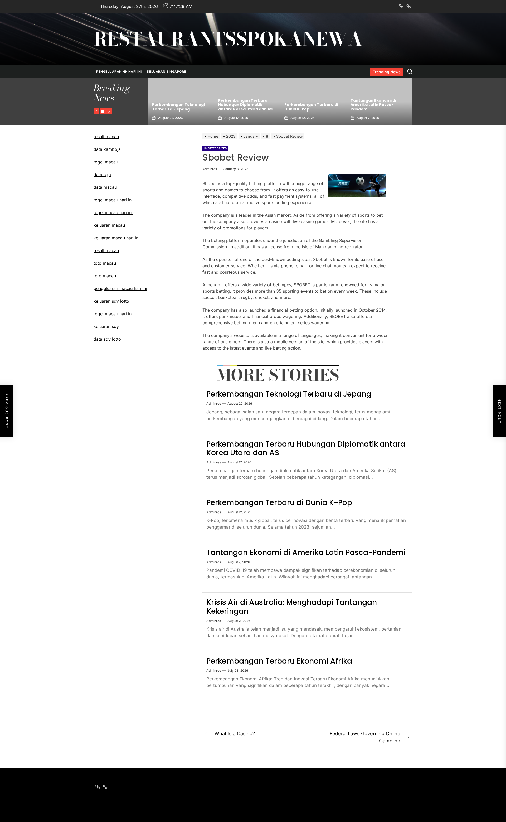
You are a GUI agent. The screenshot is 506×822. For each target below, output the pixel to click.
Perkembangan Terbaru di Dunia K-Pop (245, 107)
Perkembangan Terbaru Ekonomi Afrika (279, 661)
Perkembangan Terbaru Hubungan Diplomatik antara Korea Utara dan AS (179, 105)
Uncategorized (215, 148)
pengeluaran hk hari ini (119, 72)
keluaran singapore (166, 72)
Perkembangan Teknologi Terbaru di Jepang (288, 394)
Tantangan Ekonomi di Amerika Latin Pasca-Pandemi (307, 105)
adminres (209, 169)
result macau (106, 136)
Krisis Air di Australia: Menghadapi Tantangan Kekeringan (375, 105)
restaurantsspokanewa (228, 39)
